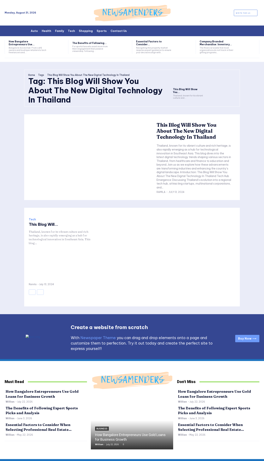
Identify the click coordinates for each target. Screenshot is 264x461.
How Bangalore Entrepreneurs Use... (22, 43)
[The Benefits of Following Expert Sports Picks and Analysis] (121, 47)
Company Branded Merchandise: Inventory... (216, 43)
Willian (10, 401)
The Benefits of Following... (89, 43)
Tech (32, 219)
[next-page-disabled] (40, 292)
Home (31, 75)
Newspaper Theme (98, 337)
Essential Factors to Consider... (149, 43)
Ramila (161, 192)
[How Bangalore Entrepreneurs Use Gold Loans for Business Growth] (57, 47)
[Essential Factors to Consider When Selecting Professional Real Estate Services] (185, 47)
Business (101, 428)
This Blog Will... (43, 224)
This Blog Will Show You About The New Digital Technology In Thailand (186, 131)
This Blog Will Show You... (185, 90)
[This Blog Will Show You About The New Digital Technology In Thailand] (188, 81)
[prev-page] (32, 292)
